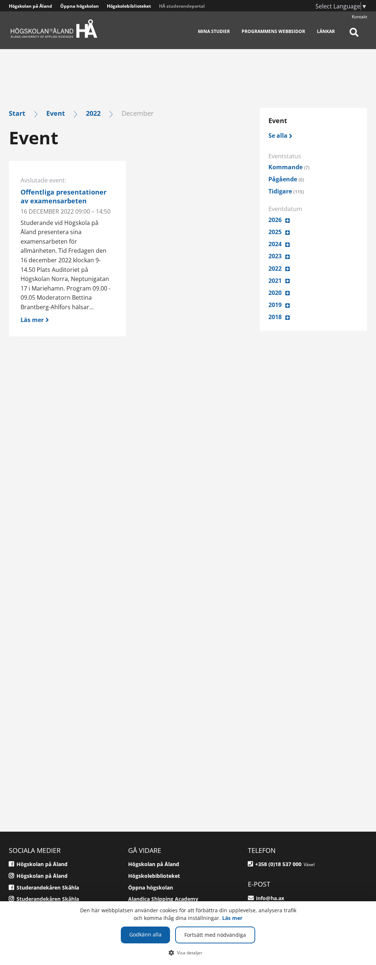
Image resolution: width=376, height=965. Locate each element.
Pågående (286, 179)
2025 (275, 232)
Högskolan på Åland (30, 6)
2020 (275, 293)
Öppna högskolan (79, 6)
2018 (275, 317)
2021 (275, 281)
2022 (93, 113)
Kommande (289, 167)
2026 (275, 220)
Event (55, 113)
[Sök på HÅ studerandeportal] (354, 36)
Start (17, 113)
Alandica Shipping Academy (163, 898)
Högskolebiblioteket (129, 6)
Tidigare (286, 191)
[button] (188, 952)
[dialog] (188, 933)
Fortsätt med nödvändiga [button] (215, 934)
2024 (275, 244)
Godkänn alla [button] (145, 934)
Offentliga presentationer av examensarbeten (63, 196)
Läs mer (232, 917)
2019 (275, 305)
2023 (275, 256)
